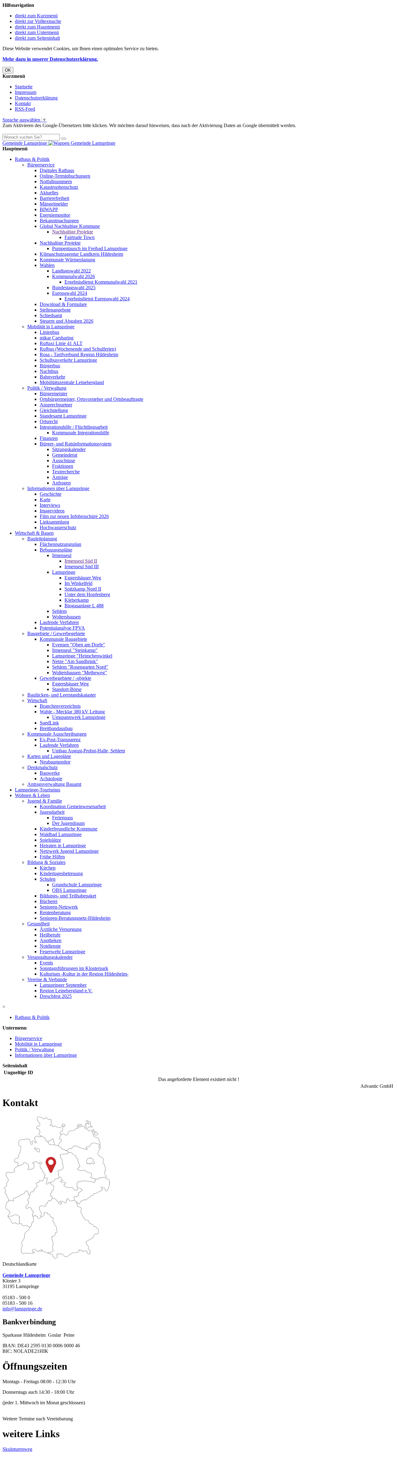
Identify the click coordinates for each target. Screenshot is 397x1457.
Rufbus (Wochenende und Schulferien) (78, 349)
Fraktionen (62, 466)
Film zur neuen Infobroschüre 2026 (74, 516)
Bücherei (48, 901)
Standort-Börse (67, 689)
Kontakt (23, 103)
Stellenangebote (55, 309)
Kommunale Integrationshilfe (80, 432)
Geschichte (50, 494)
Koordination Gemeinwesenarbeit (73, 806)
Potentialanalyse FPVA (62, 628)
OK (8, 70)
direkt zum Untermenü (37, 32)
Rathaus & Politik (32, 159)
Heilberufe (50, 934)
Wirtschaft (37, 700)
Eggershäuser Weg (83, 577)
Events (46, 962)
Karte (45, 499)
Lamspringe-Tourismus (37, 789)
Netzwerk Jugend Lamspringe (69, 851)
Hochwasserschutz (58, 527)
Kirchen (48, 867)
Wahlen (47, 265)
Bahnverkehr (52, 376)
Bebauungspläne (56, 549)
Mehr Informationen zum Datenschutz (39, 131)
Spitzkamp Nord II (83, 588)
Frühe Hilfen (52, 856)
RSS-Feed (25, 109)
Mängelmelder (54, 203)
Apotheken (50, 940)
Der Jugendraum (68, 823)
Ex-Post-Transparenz (60, 739)
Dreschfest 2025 (56, 996)
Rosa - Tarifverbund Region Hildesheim (79, 354)
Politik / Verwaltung (46, 388)
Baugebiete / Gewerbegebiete (56, 633)
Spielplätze (50, 840)
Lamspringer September (63, 985)
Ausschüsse (63, 460)
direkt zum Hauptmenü (37, 26)
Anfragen (61, 482)
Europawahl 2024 (69, 293)
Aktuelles (49, 192)
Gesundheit (38, 923)
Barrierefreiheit (54, 198)
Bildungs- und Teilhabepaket (68, 895)
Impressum (25, 92)
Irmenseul (61, 555)
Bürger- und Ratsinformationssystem (75, 443)
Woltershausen (66, 616)
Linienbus (49, 332)
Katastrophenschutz (59, 187)
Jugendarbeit (52, 812)
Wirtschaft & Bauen (34, 533)
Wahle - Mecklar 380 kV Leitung (72, 711)
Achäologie (51, 778)
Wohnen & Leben (32, 795)
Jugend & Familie (44, 801)
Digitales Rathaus (57, 170)
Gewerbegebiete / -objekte (65, 678)
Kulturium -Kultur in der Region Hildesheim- (84, 973)
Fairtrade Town (80, 237)
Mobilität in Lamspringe (50, 326)
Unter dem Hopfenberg (87, 594)
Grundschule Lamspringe (77, 884)
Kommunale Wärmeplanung (67, 259)
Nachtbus (49, 371)
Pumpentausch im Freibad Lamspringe (89, 248)
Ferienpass (62, 817)
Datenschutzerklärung (36, 97)
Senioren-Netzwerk (59, 907)
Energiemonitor (55, 215)
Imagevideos (52, 510)
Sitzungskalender (69, 449)
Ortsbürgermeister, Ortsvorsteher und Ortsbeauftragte (91, 399)
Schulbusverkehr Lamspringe (68, 360)
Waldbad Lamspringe (61, 834)
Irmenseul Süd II (81, 561)
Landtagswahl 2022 (71, 270)
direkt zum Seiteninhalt (37, 38)
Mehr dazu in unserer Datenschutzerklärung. (50, 59)
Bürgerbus (50, 365)
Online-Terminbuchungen (65, 176)
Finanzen (49, 438)
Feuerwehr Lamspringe (62, 951)
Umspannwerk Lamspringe (78, 717)
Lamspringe (63, 572)
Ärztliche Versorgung (61, 929)
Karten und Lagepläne (49, 756)
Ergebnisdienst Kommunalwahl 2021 (101, 282)
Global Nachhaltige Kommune (70, 226)
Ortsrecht (49, 421)
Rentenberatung (55, 912)
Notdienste (50, 946)
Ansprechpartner (56, 404)
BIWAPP (49, 209)
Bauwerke (50, 773)
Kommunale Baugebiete (63, 639)
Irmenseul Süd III (82, 566)
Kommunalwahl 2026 (73, 276)
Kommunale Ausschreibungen (57, 734)
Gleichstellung (54, 410)
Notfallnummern (56, 181)
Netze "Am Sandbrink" (75, 661)
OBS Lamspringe (69, 890)
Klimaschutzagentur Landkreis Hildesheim (81, 254)
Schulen (48, 879)
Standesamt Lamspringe (63, 415)
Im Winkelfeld (78, 583)
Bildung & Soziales (46, 862)
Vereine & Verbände (47, 979)
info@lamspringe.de (22, 1308)
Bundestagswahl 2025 (74, 287)
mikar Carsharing (57, 337)
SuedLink (49, 722)
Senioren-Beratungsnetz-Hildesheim (75, 918)
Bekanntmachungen (59, 220)
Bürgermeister (53, 393)
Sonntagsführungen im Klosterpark (74, 968)
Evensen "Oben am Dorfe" (78, 644)
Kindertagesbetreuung (61, 873)
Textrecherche (66, 471)
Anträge (60, 477)
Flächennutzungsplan (60, 544)
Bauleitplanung (42, 538)
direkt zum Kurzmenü (36, 15)
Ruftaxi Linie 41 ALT (61, 343)
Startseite (24, 86)
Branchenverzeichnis (60, 706)
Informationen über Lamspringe (58, 488)
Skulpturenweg (17, 1449)
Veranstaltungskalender (50, 957)
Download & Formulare (63, 304)
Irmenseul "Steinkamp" (75, 650)
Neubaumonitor (55, 761)
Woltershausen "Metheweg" (79, 672)
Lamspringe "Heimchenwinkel (82, 655)
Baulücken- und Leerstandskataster (61, 695)
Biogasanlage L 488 (84, 605)
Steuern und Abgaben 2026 (66, 321)
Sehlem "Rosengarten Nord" (80, 667)
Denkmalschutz (42, 767)
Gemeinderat (64, 455)
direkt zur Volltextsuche (38, 21)
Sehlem (59, 611)
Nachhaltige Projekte (72, 231)
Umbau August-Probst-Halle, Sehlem (88, 750)
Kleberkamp (77, 600)
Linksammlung (54, 522)
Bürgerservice (41, 164)
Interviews (50, 505)
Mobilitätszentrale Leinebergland (72, 382)
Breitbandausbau (56, 728)
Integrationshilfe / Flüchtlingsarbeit (74, 427)
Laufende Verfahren (59, 622)
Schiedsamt (51, 315)
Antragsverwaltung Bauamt (54, 784)
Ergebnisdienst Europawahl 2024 (97, 298)
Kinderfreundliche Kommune (68, 828)
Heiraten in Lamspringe (63, 845)
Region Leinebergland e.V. (66, 990)
